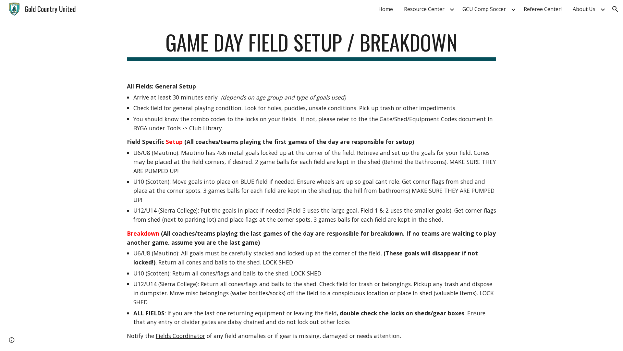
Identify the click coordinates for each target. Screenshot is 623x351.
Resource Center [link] (424, 9)
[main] (311, 45)
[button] (615, 9)
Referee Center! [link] (543, 9)
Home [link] (385, 9)
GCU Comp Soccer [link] (484, 9)
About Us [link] (584, 9)
